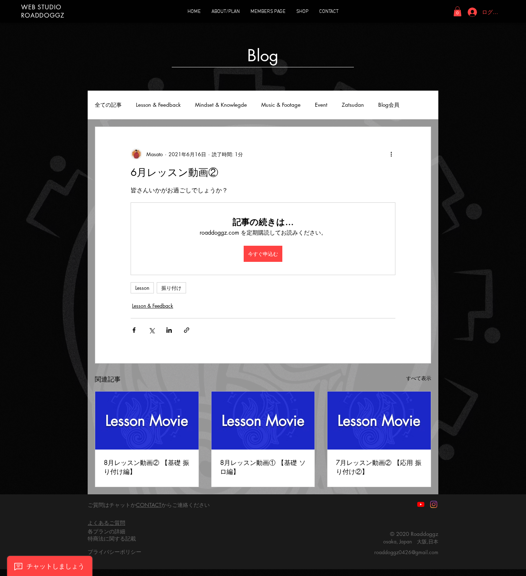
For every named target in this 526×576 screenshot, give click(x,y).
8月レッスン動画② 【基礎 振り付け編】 (146, 467)
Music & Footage (281, 105)
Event (321, 105)
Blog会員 (388, 105)
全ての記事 (108, 105)
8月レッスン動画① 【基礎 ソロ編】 (263, 467)
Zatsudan (353, 105)
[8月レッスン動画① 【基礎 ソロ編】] (263, 421)
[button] (457, 11)
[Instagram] (433, 504)
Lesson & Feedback (158, 105)
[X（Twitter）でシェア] (151, 330)
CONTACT (148, 504)
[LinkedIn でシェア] (169, 330)
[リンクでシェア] (186, 330)
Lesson (142, 287)
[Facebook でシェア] (134, 330)
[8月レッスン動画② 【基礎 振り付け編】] (147, 421)
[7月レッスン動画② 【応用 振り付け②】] (379, 421)
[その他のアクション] (391, 154)
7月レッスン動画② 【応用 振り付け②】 (379, 467)
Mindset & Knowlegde (221, 105)
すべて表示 (418, 378)
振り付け (171, 287)
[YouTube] (420, 504)
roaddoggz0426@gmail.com (406, 552)
